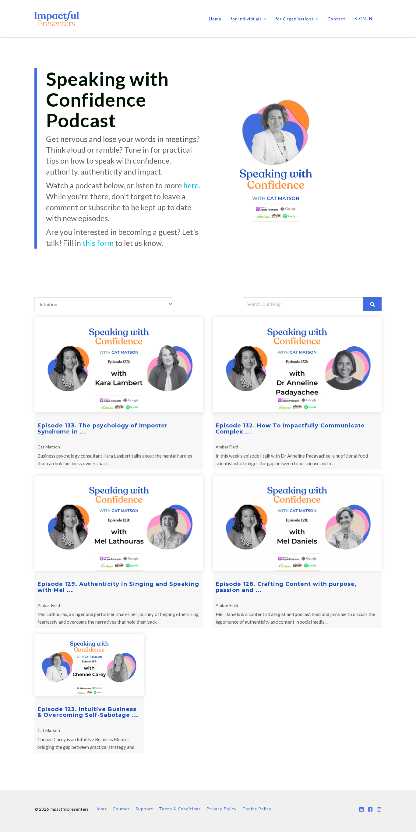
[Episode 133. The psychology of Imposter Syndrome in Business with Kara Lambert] (118, 364)
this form (98, 242)
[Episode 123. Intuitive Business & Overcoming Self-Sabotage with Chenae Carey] (89, 665)
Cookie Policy (256, 808)
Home (215, 18)
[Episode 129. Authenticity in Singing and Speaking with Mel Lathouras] (118, 523)
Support (144, 808)
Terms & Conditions (180, 808)
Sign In (363, 18)
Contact (336, 18)
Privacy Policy (221, 808)
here (191, 185)
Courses (121, 808)
